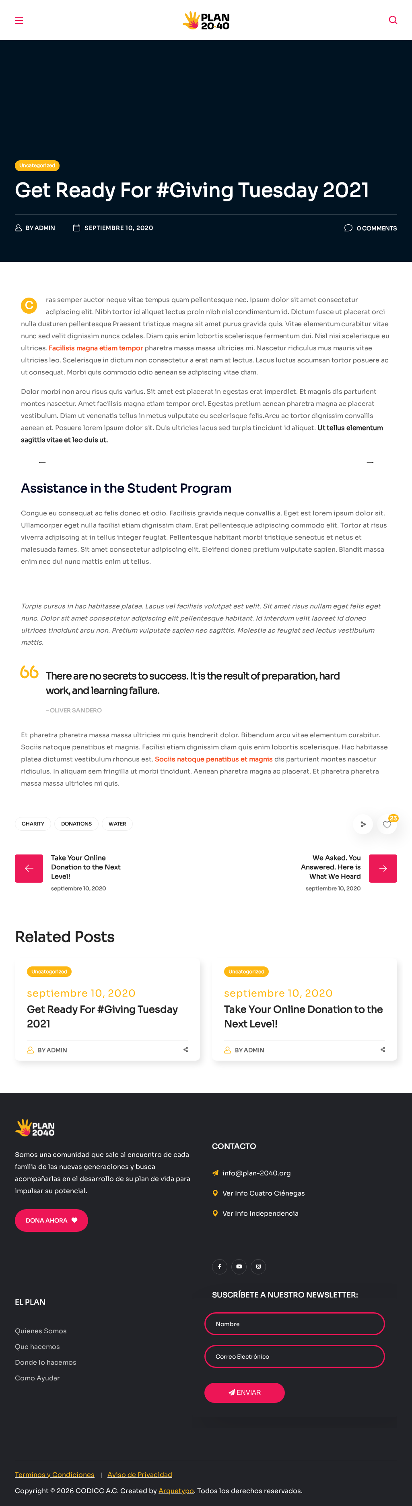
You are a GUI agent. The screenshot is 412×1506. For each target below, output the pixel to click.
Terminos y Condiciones (55, 1475)
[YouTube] (239, 1266)
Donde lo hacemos (45, 1362)
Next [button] (370, 462)
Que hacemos (37, 1347)
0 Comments (377, 228)
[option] (107, 1017)
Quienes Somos (41, 1331)
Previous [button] (42, 462)
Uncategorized (49, 971)
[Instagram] (258, 1266)
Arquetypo (176, 1491)
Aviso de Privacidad (139, 1475)
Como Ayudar (37, 1378)
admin (57, 1050)
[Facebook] (219, 1266)
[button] (393, 20)
